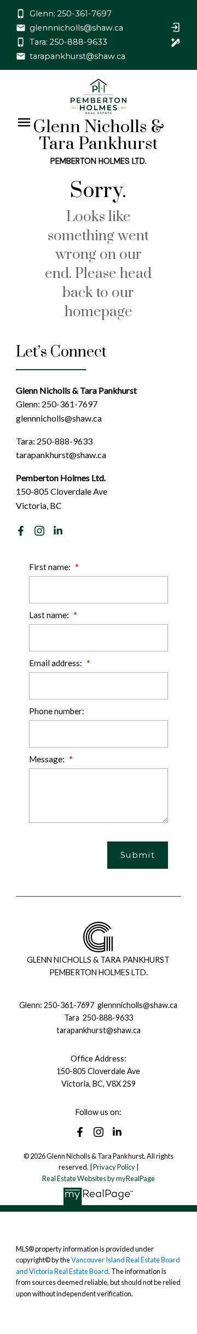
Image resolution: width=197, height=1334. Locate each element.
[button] (64, 14)
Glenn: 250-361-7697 (71, 14)
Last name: (50, 615)
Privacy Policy (114, 1167)
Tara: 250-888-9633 (68, 42)
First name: (50, 567)
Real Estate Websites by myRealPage (98, 1178)
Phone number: (56, 711)
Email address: (56, 663)
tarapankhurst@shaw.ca (77, 56)
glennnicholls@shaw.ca (76, 28)
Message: (47, 759)
